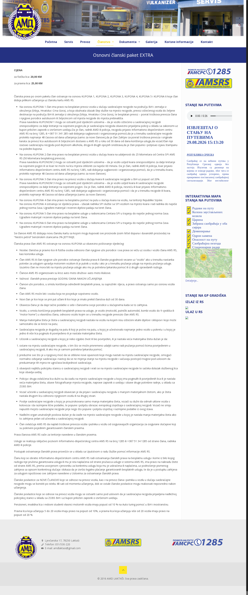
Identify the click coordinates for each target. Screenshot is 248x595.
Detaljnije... (191, 280)
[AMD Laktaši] (24, 22)
